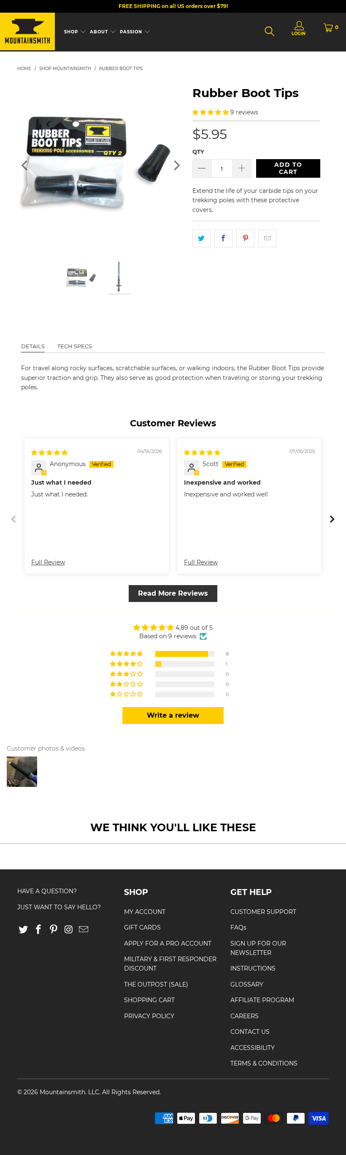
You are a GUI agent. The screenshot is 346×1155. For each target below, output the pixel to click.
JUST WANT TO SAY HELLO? (59, 907)
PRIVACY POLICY (149, 1016)
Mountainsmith (62, 1092)
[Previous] (25, 165)
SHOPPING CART (149, 1000)
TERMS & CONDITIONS (263, 1063)
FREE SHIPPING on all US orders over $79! (173, 6)
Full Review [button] (48, 562)
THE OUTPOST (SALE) (156, 984)
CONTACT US (250, 1032)
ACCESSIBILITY (252, 1048)
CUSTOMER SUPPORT (263, 912)
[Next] (176, 165)
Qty (198, 151)
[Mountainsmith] (27, 32)
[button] (210, 112)
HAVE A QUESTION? (47, 891)
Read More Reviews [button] (173, 593)
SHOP (72, 32)
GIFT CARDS (142, 927)
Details (33, 346)
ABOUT (100, 32)
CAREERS (244, 1016)
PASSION (132, 32)
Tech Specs (74, 346)
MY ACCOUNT (144, 912)
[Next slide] (332, 519)
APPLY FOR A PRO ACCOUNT (167, 943)
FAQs (238, 927)
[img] (49, 452)
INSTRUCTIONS (253, 968)
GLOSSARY (246, 984)
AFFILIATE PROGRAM (262, 1000)
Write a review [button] (173, 715)
